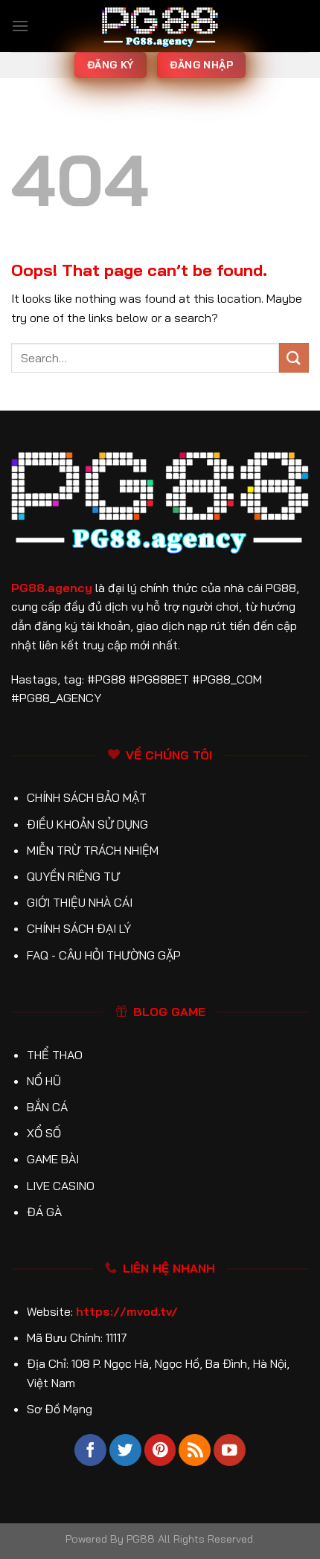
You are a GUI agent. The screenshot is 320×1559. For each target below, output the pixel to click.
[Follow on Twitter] (125, 1450)
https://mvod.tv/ (127, 1311)
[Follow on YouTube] (230, 1450)
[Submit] (294, 357)
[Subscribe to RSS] (195, 1450)
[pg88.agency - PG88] (160, 26)
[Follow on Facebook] (90, 1450)
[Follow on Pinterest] (160, 1450)
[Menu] (20, 25)
